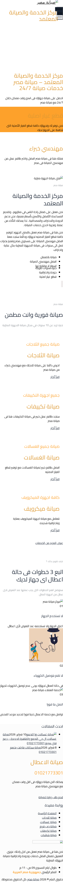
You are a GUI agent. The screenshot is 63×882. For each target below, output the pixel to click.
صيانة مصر (33, 879)
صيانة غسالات (48, 822)
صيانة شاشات (49, 835)
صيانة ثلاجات (49, 817)
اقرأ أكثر (55, 377)
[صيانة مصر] (31, 2)
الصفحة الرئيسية (47, 813)
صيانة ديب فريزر (48, 826)
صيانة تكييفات (48, 830)
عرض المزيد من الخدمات (49, 543)
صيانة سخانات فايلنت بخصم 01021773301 (33, 750)
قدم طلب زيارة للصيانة (50, 797)
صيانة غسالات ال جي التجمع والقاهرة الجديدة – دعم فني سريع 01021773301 (30, 739)
